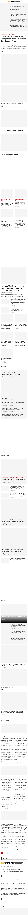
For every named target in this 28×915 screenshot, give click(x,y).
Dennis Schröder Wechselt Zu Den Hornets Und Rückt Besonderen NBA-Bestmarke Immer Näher (14, 618)
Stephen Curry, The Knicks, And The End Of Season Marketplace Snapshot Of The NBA (12, 409)
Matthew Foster (6, 524)
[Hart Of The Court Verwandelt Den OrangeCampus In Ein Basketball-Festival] (14, 656)
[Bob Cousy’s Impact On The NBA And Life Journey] (7, 356)
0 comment (9, 108)
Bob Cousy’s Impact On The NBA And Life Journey (6, 360)
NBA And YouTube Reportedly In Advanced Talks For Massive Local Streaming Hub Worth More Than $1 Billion (20, 223)
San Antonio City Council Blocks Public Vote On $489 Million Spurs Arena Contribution (18, 14)
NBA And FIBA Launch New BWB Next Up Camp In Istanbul (17, 559)
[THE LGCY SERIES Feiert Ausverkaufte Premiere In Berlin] (14, 680)
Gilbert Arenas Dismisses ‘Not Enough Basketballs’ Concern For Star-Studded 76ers (18, 8)
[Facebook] (11, 913)
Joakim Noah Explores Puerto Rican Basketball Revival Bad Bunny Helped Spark (13, 521)
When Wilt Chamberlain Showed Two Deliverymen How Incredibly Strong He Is (18, 309)
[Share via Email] (7, 764)
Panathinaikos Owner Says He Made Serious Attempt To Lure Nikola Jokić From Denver (17, 487)
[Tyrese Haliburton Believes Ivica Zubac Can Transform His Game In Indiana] (14, 145)
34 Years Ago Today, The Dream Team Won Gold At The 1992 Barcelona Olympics (13, 551)
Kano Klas (5, 376)
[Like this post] (14, 762)
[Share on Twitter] (4, 764)
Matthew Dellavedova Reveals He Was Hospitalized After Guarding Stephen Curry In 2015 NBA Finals (7, 224)
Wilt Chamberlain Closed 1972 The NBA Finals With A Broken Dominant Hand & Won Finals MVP (13, 105)
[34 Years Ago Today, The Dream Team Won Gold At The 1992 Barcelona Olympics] (14, 542)
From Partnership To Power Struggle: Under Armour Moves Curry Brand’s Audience (12, 415)
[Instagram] (13, 913)
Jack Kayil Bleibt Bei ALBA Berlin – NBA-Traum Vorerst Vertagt (18, 639)
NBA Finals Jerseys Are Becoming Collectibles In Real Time (13, 397)
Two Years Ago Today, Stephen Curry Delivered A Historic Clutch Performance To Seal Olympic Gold (18, 495)
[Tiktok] (17, 913)
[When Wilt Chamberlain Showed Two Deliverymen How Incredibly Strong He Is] (14, 121)
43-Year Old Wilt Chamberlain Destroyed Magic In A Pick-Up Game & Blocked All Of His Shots (18, 27)
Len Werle (4, 292)
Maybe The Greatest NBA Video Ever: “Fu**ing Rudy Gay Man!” (21, 325)
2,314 (11, 852)
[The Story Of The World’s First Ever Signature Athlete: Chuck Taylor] (14, 382)
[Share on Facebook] (2, 764)
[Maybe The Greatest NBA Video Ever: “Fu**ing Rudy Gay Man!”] (21, 321)
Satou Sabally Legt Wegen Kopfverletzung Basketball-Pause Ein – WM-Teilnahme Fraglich (18, 625)
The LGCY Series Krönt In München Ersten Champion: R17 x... (18, 632)
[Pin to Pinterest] (5, 764)
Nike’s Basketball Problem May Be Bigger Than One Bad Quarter (13, 403)
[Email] (15, 913)
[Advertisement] (14, 173)
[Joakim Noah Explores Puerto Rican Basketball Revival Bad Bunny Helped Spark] (14, 512)
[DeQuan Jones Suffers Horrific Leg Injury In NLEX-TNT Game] (14, 471)
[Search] (26, 1)
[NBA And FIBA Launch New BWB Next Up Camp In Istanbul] (5, 560)
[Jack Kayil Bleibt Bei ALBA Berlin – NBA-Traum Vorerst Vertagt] (6, 640)
